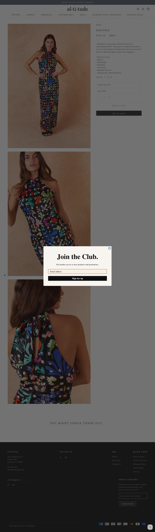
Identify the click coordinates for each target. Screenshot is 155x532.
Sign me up (77, 278)
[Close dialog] (109, 248)
